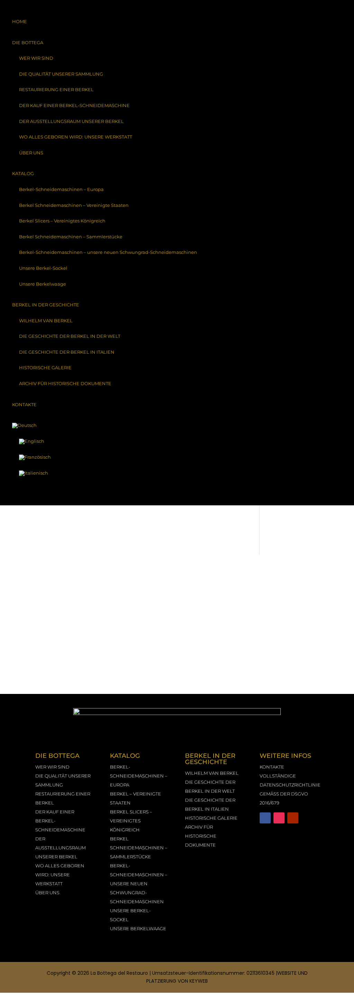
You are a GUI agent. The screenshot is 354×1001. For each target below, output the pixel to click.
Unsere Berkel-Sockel (43, 268)
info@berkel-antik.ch (299, 644)
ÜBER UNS (31, 152)
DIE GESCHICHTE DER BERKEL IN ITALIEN (66, 352)
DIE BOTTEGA (27, 42)
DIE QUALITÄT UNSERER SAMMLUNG (61, 74)
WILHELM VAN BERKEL (46, 320)
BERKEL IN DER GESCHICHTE (45, 304)
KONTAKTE (24, 404)
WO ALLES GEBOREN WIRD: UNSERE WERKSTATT (75, 137)
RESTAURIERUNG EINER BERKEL (56, 89)
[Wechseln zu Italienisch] (177, 473)
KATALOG (23, 173)
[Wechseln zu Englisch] (177, 441)
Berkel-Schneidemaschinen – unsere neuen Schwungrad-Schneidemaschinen (108, 252)
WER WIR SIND (36, 58)
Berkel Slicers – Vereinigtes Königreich (62, 220)
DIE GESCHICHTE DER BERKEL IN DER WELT (69, 336)
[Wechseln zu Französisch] (177, 457)
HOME (19, 21)
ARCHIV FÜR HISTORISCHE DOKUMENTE (65, 383)
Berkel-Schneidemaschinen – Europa (61, 189)
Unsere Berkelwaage (42, 284)
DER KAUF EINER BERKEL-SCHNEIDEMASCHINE (74, 105)
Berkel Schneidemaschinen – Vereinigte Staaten (74, 205)
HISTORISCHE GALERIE (45, 367)
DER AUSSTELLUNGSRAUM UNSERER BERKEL (71, 121)
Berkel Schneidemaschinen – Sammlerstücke (70, 236)
